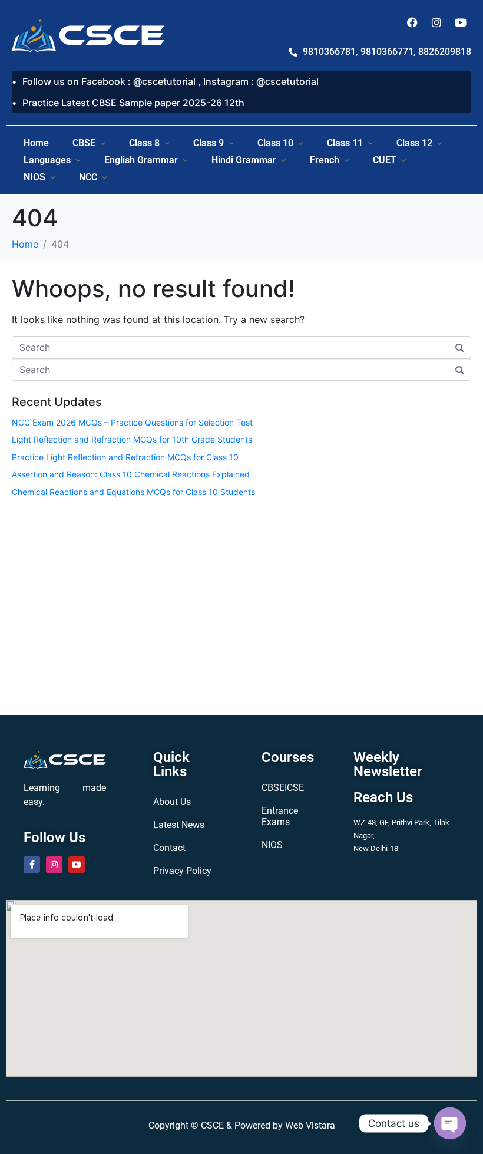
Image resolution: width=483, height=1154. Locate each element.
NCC (88, 177)
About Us (172, 801)
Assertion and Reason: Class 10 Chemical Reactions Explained (131, 474)
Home (36, 143)
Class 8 (144, 143)
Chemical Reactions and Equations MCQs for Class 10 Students (133, 492)
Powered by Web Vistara (284, 1125)
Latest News (178, 824)
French (324, 160)
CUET (384, 160)
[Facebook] (412, 22)
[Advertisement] (241, 604)
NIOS (34, 177)
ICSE (294, 787)
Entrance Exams (280, 816)
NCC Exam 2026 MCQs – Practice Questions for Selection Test (132, 422)
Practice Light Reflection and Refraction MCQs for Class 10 (125, 457)
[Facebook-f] (32, 864)
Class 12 (414, 143)
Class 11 (345, 143)
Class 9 (208, 143)
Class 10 (275, 143)
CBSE (83, 143)
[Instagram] (436, 22)
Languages (47, 160)
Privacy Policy (182, 870)
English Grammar (141, 160)
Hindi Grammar (243, 160)
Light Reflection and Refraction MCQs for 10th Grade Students (132, 439)
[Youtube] (460, 22)
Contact (169, 847)
